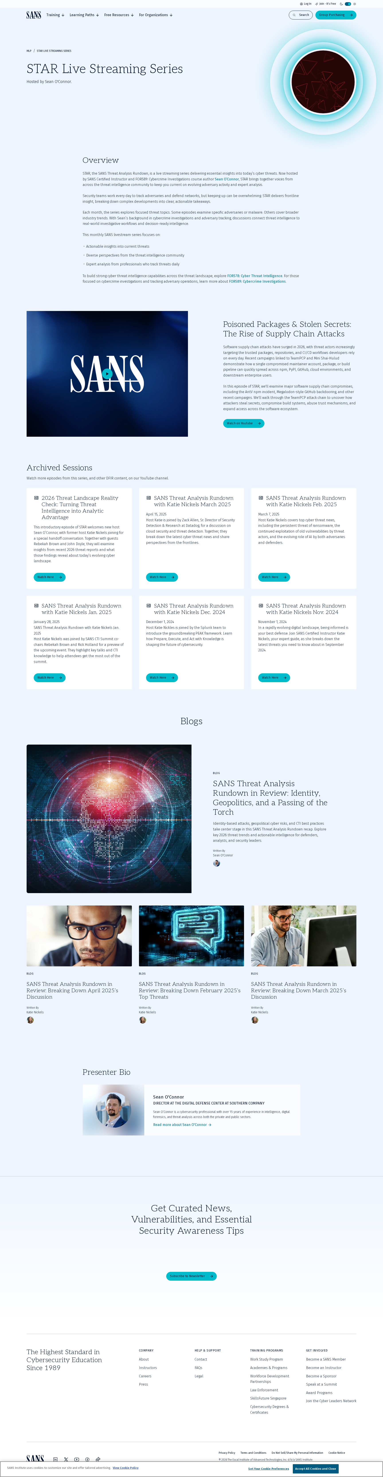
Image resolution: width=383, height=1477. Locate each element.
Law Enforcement (264, 1390)
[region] (191, 1469)
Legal (199, 1376)
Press (143, 1384)
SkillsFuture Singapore (268, 1398)
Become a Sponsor (321, 1376)
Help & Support (208, 1350)
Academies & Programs (268, 1368)
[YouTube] (76, 1459)
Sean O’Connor (227, 179)
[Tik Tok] (98, 1459)
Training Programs (266, 1350)
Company (146, 1350)
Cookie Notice (336, 1452)
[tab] (55, 15)
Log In (307, 3)
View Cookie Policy (126, 1467)
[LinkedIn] (55, 1459)
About (144, 1359)
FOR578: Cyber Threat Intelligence (254, 276)
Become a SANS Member (326, 1359)
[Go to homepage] (34, 15)
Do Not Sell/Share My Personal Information (297, 1452)
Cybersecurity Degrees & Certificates (269, 1410)
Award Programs (319, 1393)
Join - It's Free (327, 3)
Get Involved (317, 1350)
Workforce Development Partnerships (269, 1379)
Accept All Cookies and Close (315, 1468)
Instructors (148, 1368)
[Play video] (107, 374)
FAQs (198, 1368)
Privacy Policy (227, 1452)
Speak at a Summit (321, 1384)
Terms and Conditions (253, 1452)
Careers (145, 1376)
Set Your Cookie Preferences (268, 1468)
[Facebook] (87, 1459)
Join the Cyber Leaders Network (331, 1401)
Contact (201, 1359)
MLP (29, 50)
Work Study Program (266, 1359)
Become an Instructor (323, 1368)
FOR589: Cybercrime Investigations (257, 281)
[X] (66, 1459)
